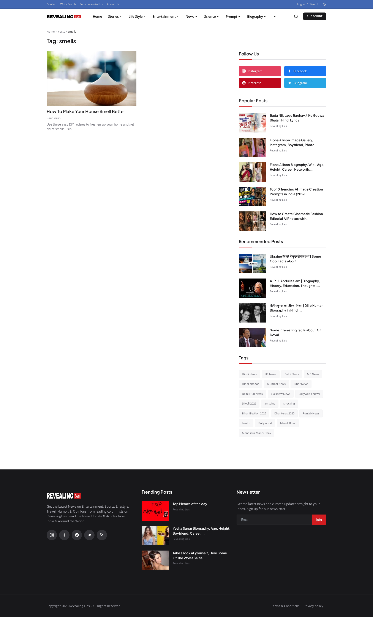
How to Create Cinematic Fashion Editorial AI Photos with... (296, 216)
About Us (113, 4)
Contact (52, 4)
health (246, 423)
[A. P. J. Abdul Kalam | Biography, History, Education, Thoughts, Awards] (252, 288)
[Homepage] (64, 16)
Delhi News (291, 374)
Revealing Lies (278, 126)
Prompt (231, 16)
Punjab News (311, 413)
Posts (61, 31)
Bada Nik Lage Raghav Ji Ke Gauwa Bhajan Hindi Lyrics (297, 117)
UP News (270, 374)
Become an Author (91, 4)
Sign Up (314, 4)
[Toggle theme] (324, 4)
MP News (313, 374)
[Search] (296, 16)
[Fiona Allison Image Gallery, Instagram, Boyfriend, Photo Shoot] (252, 147)
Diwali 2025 (249, 403)
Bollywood (265, 423)
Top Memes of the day (190, 504)
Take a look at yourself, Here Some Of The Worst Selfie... (200, 555)
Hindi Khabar (250, 384)
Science (210, 16)
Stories (113, 16)
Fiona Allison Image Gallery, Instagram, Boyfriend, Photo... (294, 142)
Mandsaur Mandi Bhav (256, 433)
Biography (255, 16)
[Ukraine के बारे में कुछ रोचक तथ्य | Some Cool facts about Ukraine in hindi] (252, 263)
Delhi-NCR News (252, 394)
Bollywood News (309, 394)
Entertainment (164, 16)
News (190, 16)
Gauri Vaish (53, 118)
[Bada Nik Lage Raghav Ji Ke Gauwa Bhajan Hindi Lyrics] (252, 122)
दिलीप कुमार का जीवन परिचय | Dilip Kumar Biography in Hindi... (296, 307)
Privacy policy (313, 606)
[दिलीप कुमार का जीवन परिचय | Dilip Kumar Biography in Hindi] (252, 313)
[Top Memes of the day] (155, 511)
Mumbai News (276, 384)
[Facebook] (64, 535)
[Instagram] (52, 535)
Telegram (300, 83)
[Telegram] (89, 535)
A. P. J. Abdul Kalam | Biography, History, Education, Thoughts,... (295, 283)
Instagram (255, 71)
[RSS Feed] (102, 535)
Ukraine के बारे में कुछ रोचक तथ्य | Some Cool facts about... (295, 258)
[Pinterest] (77, 535)
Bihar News (301, 384)
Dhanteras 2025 (284, 413)
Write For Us (68, 4)
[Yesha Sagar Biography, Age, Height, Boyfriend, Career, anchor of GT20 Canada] (155, 535)
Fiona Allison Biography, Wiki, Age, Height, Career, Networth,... (297, 167)
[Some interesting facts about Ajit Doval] (252, 337)
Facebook (300, 71)
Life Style (136, 16)
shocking (289, 403)
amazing (269, 403)
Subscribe (315, 16)
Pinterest (254, 83)
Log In (301, 4)
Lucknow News (280, 394)
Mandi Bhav (288, 423)
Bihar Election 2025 (254, 413)
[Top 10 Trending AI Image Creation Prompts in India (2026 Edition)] (252, 196)
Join (319, 519)
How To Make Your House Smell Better (86, 111)
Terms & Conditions (285, 606)
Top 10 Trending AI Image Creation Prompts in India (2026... (296, 191)
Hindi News (249, 374)
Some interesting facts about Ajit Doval (296, 332)
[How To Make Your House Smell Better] (91, 78)
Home (97, 16)
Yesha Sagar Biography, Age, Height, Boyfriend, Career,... (201, 530)
